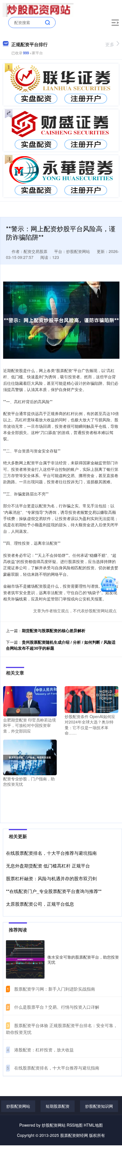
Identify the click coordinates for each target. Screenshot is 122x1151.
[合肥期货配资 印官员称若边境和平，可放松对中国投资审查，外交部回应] (30, 700)
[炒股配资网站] (38, 9)
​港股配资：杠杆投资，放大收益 (44, 1050)
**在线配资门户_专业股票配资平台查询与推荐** (54, 891)
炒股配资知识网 (99, 1106)
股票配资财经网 (74, 1135)
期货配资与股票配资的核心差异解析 (53, 630)
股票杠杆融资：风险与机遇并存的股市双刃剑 (51, 878)
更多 (109, 44)
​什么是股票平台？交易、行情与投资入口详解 (56, 1007)
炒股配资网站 (18, 1106)
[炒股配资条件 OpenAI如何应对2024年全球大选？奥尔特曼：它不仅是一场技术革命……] (91, 699)
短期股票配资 (58, 1106)
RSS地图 (75, 1125)
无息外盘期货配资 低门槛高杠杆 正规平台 (48, 865)
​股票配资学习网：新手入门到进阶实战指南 (54, 989)
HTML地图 (93, 1125)
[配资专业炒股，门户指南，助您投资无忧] (30, 756)
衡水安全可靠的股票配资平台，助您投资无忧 (83, 959)
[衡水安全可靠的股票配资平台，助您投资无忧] (25, 959)
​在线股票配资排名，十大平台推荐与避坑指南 (56, 1068)
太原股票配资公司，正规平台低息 (40, 904)
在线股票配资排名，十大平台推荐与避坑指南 (51, 853)
